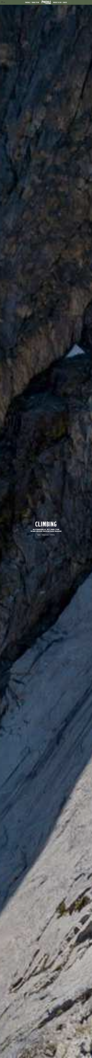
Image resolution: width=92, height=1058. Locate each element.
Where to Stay (57, 2)
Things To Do (45, 535)
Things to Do (35, 2)
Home (38, 535)
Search (65, 2)
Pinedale (27, 2)
